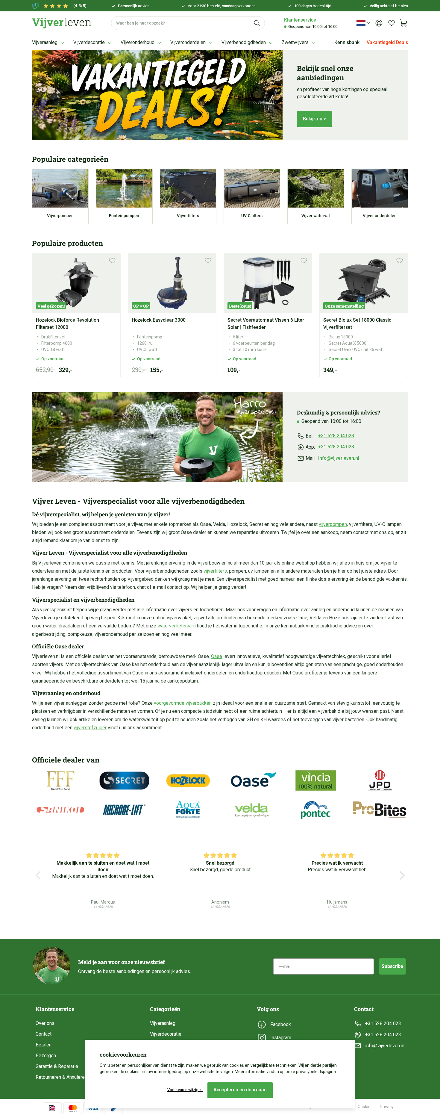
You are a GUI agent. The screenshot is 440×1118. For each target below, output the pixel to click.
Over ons (45, 1023)
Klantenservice (300, 20)
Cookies (365, 1106)
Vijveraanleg (162, 1023)
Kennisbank (346, 42)
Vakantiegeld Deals (387, 42)
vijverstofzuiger (90, 727)
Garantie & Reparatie (57, 1066)
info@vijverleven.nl (338, 458)
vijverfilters (215, 571)
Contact (43, 1034)
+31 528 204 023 (336, 435)
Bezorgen (46, 1055)
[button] (39, 875)
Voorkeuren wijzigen (185, 1089)
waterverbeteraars (176, 626)
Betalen (43, 1045)
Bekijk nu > (314, 119)
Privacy (387, 1106)
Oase (216, 656)
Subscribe (392, 966)
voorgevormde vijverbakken (183, 703)
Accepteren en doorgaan (240, 1090)
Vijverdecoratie (165, 1034)
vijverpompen (333, 524)
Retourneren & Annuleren (61, 1077)
